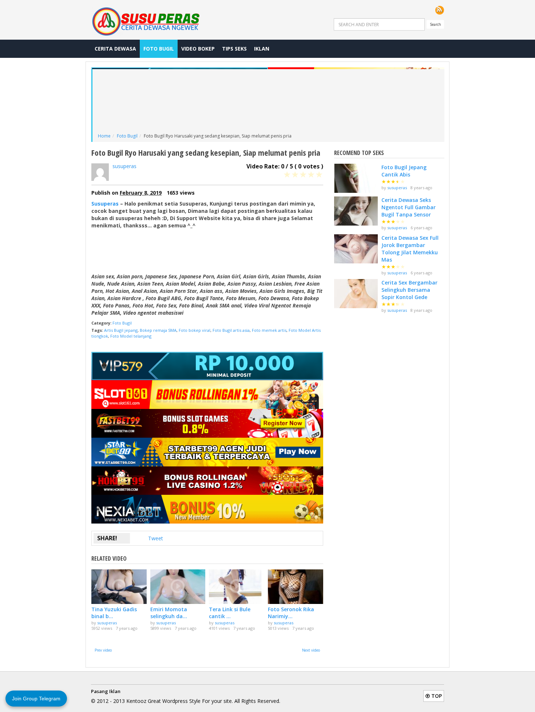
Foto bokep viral (194, 330)
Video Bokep (198, 48)
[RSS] (439, 10)
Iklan (261, 48)
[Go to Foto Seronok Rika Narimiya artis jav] (295, 586)
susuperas (124, 166)
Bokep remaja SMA (158, 330)
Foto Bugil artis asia (231, 330)
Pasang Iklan (105, 691)
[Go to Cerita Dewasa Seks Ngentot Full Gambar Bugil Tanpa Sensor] (356, 211)
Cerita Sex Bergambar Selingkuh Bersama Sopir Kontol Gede (409, 290)
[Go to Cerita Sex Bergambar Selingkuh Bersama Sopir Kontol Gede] (356, 293)
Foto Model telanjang (130, 336)
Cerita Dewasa (115, 48)
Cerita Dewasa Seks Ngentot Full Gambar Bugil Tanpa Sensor (408, 207)
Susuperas (105, 203)
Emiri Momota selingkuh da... (168, 613)
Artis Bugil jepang (121, 330)
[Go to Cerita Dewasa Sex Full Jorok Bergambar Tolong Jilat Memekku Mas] (356, 248)
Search (435, 24)
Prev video (103, 650)
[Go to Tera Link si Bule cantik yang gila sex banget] (236, 586)
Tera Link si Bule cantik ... (229, 613)
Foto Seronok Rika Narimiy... (291, 613)
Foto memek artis (269, 330)
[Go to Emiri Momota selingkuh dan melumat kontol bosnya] (178, 586)
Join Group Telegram (36, 698)
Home (104, 136)
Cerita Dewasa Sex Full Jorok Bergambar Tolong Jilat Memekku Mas (410, 248)
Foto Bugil (158, 48)
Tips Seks (234, 48)
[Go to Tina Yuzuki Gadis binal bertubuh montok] (119, 586)
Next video (311, 650)
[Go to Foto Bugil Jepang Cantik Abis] (356, 178)
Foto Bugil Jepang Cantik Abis (404, 171)
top (436, 695)
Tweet (155, 538)
